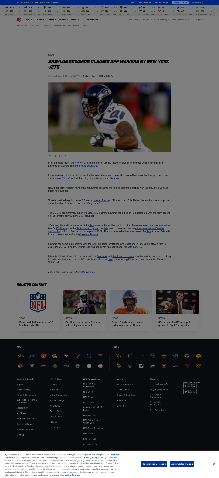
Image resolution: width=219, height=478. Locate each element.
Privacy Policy (90, 457)
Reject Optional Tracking (154, 464)
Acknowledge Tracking (182, 464)
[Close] (214, 464)
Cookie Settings (72, 475)
